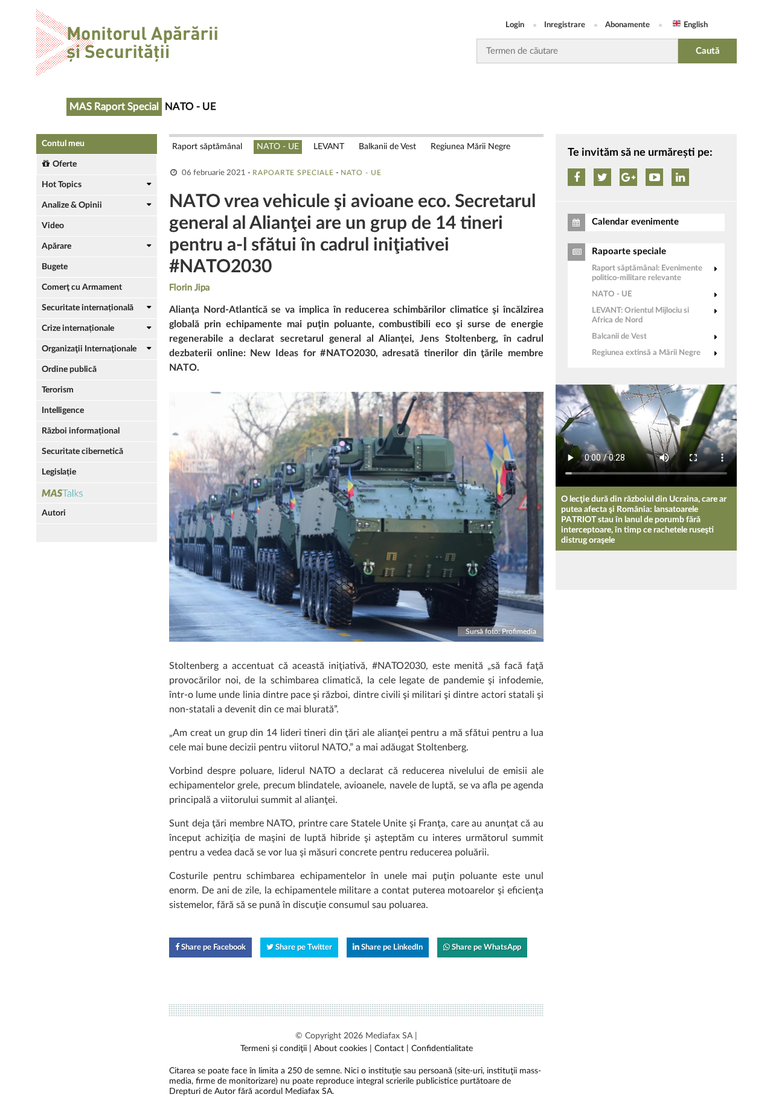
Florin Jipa (189, 287)
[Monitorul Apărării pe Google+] (628, 177)
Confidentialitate (442, 1048)
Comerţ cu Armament (82, 287)
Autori (54, 513)
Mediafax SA (388, 1036)
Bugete (55, 267)
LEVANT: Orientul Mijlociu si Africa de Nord (640, 315)
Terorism (58, 390)
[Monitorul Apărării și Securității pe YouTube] (654, 177)
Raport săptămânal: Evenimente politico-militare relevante (647, 273)
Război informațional (81, 431)
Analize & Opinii (72, 205)
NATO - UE (278, 146)
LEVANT (328, 146)
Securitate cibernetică (82, 451)
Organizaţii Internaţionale (89, 349)
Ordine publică (69, 369)
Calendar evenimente (635, 221)
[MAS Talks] (96, 493)
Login (514, 25)
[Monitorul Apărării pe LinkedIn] (680, 177)
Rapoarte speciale (293, 172)
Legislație (59, 472)
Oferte (65, 164)
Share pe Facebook (212, 947)
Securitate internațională (87, 308)
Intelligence (63, 410)
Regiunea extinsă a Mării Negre (646, 353)
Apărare (56, 246)
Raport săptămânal (207, 146)
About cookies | (343, 1048)
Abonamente (627, 25)
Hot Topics (62, 185)
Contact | (391, 1048)
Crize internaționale (78, 328)
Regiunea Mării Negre (470, 146)
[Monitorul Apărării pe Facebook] (576, 177)
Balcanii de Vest (619, 336)
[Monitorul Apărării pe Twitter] (602, 177)
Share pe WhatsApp (485, 947)
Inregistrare (564, 25)
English (696, 25)
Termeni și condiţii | (276, 1048)
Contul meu (63, 143)
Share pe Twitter (303, 947)
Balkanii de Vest (387, 146)
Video (53, 226)
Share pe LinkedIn (391, 947)
